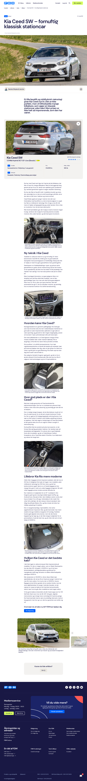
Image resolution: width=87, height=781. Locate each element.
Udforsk (12, 8)
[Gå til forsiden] (9, 3)
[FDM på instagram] (74, 687)
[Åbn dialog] (78, 124)
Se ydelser (68, 751)
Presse (50, 737)
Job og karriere (52, 735)
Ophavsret (22, 774)
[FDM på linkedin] (77, 687)
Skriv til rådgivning (35, 731)
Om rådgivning (34, 733)
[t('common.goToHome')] (10, 687)
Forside (6, 8)
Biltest (23, 8)
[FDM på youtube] (81, 687)
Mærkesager (52, 733)
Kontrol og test (52, 751)
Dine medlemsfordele (71, 733)
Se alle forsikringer (35, 751)
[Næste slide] (72, 633)
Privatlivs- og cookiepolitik (10, 774)
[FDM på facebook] (66, 687)
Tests (18, 8)
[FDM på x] (70, 687)
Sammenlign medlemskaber (73, 731)
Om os (50, 731)
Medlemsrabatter (70, 735)
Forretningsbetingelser (9, 778)
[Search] (69, 3)
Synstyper (51, 753)
